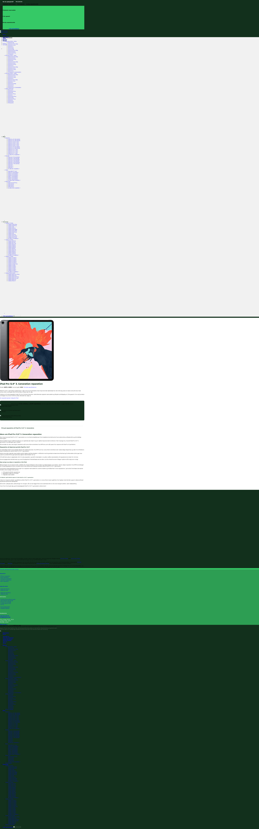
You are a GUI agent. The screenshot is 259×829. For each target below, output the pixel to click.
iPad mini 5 (11, 185)
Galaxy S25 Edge (12, 229)
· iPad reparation (4, 577)
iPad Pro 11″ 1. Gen (13, 153)
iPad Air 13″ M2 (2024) (14, 162)
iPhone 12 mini (12, 77)
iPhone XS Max (12, 83)
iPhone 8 (10, 92)
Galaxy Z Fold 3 (12, 262)
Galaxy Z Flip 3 (12, 270)
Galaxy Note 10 (12, 279)
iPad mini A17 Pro (12, 182)
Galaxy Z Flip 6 (12, 266)
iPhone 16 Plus (12, 53)
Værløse (10, 563)
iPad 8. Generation (13, 175)
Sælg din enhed (4, 586)
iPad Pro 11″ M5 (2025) (14, 147)
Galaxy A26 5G (12, 247)
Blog (4, 643)
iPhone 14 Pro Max (13, 62)
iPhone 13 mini (12, 69)
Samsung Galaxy (75, 558)
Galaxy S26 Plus (12, 225)
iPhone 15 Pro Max (13, 56)
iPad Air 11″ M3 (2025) (13, 161)
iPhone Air (11, 47)
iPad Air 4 (10, 166)
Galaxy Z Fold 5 (12, 260)
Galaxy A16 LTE (12, 250)
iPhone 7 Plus (12, 94)
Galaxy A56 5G (12, 245)
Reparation (3, 573)
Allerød (79, 562)
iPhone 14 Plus (12, 64)
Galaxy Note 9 (12, 280)
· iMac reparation (4, 581)
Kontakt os (6, 636)
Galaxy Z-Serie (9, 256)
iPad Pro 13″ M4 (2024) (14, 140)
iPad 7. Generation (13, 176)
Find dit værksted (8, 638)
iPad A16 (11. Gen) (12, 171)
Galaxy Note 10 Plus (13, 277)
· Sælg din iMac (4, 594)
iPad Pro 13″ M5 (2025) (14, 139)
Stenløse (2, 563)
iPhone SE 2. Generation (14, 87)
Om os (5, 641)
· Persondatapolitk (5, 607)
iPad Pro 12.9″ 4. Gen (13, 144)
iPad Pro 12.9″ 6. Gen (13, 142)
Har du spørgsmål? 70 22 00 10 (12, 1)
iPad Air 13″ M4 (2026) (14, 157)
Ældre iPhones (9, 88)
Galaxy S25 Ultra (12, 230)
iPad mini (7, 181)
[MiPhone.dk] (4, 31)
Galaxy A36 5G (12, 246)
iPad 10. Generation (13, 172)
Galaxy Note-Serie (10, 273)
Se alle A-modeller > (13, 255)
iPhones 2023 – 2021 (10, 55)
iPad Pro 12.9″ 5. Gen (13, 143)
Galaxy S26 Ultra (12, 224)
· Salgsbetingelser (5, 608)
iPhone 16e (11, 49)
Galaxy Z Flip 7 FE (13, 264)
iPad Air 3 (10, 167)
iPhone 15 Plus (12, 59)
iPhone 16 (10, 54)
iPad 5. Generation (13, 179)
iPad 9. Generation (13, 174)
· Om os (2, 604)
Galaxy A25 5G (12, 254)
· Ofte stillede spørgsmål (6, 600)
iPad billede (8, 763)
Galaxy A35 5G (12, 252)
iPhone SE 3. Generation (14, 72)
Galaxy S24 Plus (12, 237)
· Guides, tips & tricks (5, 603)
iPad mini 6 (11, 184)
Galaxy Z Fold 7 (12, 257)
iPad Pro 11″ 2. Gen (13, 152)
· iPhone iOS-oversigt (5, 602)
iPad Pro (7, 138)
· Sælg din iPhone (4, 589)
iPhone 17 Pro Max (13, 44)
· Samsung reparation (5, 578)
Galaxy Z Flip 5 (12, 268)
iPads (66, 558)
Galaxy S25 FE (12, 228)
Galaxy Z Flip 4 (12, 269)
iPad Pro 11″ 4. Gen (13, 149)
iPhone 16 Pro (11, 51)
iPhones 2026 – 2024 (11, 41)
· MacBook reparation (5, 580)
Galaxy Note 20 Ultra (13, 274)
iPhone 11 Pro (11, 81)
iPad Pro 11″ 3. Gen (13, 150)
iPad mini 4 (11, 186)
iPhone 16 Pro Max (13, 50)
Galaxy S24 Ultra (12, 236)
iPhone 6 (10, 100)
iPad (4, 136)
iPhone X (10, 90)
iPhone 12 (10, 78)
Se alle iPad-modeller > (14, 180)
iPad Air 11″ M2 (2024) (13, 163)
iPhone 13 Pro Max (13, 67)
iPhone (5, 40)
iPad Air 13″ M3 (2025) (14, 159)
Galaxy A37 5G (12, 241)
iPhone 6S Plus (12, 96)
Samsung (5, 221)
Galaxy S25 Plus (12, 232)
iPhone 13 (10, 70)
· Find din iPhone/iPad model (7, 599)
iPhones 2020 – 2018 (10, 73)
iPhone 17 (10, 46)
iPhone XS (11, 85)
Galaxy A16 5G (11, 248)
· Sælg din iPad (4, 590)
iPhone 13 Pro (12, 68)
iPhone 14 (10, 65)
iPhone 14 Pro (12, 63)
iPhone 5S (10, 102)
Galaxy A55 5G (12, 251)
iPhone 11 (10, 82)
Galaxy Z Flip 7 (12, 265)
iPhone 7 (10, 95)
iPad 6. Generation (13, 177)
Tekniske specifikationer (30, 387)
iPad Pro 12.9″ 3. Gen (13, 145)
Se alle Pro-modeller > (14, 154)
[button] (4, 34)
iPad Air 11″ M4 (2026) (13, 158)
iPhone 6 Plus (12, 99)
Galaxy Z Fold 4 (12, 261)
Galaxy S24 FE (12, 234)
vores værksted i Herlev (42, 563)
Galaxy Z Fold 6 (12, 259)
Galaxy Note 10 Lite (13, 278)
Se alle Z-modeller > (13, 271)
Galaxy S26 (11, 227)
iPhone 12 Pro (12, 76)
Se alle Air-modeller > (14, 168)
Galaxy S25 (11, 233)
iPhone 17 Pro (12, 45)
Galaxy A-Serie (9, 239)
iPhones (62, 558)
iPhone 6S (10, 97)
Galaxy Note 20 (12, 275)
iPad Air (7, 156)
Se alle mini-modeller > (14, 188)
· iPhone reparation (5, 576)
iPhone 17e (11, 42)
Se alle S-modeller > (13, 238)
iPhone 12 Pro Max (13, 74)
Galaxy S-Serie (9, 223)
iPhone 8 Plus (12, 91)
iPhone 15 (10, 60)
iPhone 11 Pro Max (13, 79)
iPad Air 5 (10, 165)
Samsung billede (10, 824)
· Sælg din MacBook (5, 592)
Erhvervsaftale (7, 640)
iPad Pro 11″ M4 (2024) (14, 148)
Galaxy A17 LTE (12, 243)
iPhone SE (11, 101)
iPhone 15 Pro (11, 58)
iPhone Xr (10, 86)
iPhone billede (9, 709)
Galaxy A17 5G (12, 242)
